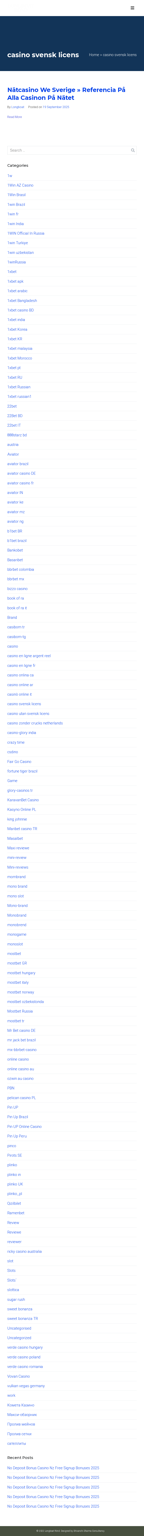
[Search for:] (72, 150)
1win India (15, 224)
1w (9, 175)
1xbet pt (14, 367)
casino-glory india (21, 732)
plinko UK (15, 1184)
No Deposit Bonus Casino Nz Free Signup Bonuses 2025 (53, 1468)
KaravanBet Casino (23, 800)
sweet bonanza (19, 1309)
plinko (12, 1165)
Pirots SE (14, 1155)
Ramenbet (15, 1213)
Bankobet (15, 550)
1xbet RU (14, 377)
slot (10, 1261)
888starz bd (17, 435)
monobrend (16, 925)
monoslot (15, 944)
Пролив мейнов (21, 1424)
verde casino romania (25, 1366)
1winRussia (16, 262)
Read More (14, 117)
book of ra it (17, 608)
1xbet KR (14, 339)
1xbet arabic (17, 291)
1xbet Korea (17, 329)
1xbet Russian (18, 387)
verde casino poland (23, 1357)
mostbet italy (18, 982)
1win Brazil (16, 204)
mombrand (16, 877)
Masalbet (15, 838)
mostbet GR (17, 963)
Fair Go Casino (19, 761)
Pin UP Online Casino (24, 1126)
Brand (12, 617)
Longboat (17, 107)
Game (12, 780)
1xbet (11, 271)
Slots (11, 1270)
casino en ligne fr (21, 665)
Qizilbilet (14, 1203)
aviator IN (15, 492)
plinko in (14, 1174)
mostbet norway (20, 992)
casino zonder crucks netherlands (35, 723)
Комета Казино (20, 1405)
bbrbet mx (15, 579)
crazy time (16, 742)
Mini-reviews (17, 867)
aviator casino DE (21, 473)
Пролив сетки (19, 1434)
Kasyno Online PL (21, 809)
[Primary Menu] (132, 8)
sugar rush (16, 1299)
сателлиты (16, 1443)
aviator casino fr (20, 483)
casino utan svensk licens (28, 713)
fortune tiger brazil (22, 771)
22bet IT (14, 425)
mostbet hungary (21, 973)
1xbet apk (15, 281)
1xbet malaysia (19, 348)
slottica (13, 1290)
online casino (18, 1059)
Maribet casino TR (22, 829)
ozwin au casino (20, 1078)
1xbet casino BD (20, 310)
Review (13, 1222)
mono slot (15, 896)
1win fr (13, 214)
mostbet (14, 953)
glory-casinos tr (20, 790)
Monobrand (16, 915)
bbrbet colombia (20, 569)
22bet (12, 406)
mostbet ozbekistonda (25, 1001)
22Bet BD (14, 416)
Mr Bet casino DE (21, 1030)
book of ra (15, 598)
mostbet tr (15, 1021)
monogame (16, 934)
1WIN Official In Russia (25, 233)
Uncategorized (19, 1338)
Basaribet (15, 560)
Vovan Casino (18, 1376)
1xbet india (16, 319)
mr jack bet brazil (21, 1040)
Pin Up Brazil (17, 1117)
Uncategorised (19, 1328)
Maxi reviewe (18, 848)
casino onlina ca (20, 675)
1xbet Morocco (19, 358)
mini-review (16, 857)
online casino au (20, 1069)
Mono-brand (17, 905)
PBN (10, 1088)
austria (13, 444)
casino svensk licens (24, 704)
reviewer (14, 1241)
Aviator (13, 454)
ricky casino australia (24, 1251)
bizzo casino (17, 588)
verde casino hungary (25, 1347)
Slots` (12, 1280)
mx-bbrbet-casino (22, 1049)
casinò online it (19, 694)
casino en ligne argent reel (29, 656)
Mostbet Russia (20, 1011)
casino (12, 646)
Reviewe (14, 1232)
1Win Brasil (16, 195)
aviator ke (15, 502)
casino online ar (20, 685)
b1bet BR (14, 531)
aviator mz (16, 512)
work (11, 1395)
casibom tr (16, 627)
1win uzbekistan (20, 252)
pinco (11, 1146)
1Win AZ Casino (20, 185)
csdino (12, 752)
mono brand (17, 886)
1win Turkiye (17, 243)
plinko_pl (14, 1193)
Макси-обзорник (22, 1414)
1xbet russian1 (19, 396)
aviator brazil (17, 464)
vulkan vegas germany (26, 1386)
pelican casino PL (21, 1098)
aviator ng (15, 521)
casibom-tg (16, 637)
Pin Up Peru (17, 1136)
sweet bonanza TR (22, 1318)
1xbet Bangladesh (22, 300)
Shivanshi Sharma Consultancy (89, 1531)
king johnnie (17, 819)
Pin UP (12, 1107)
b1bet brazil (17, 540)
